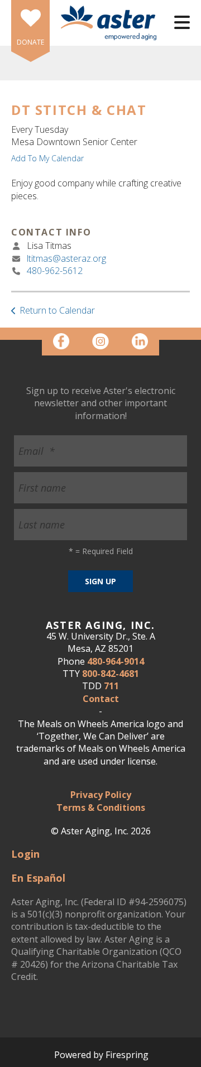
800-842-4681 (110, 673)
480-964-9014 (115, 661)
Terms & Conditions (100, 807)
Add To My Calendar (47, 158)
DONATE (30, 42)
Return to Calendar (57, 310)
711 (111, 686)
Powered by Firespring (101, 1055)
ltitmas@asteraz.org (66, 258)
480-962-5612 (55, 271)
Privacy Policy (100, 795)
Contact (101, 699)
